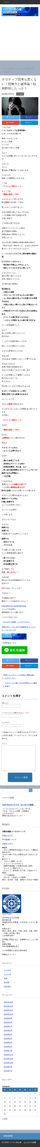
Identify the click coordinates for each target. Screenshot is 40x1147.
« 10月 (4, 1119)
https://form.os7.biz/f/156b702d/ (14, 606)
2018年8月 (8, 1067)
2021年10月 (8, 1002)
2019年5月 (8, 1034)
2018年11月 (8, 1059)
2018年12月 (8, 1055)
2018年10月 (8, 1063)
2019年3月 (8, 1043)
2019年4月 (8, 1038)
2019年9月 (8, 1018)
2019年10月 (8, 1014)
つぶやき (20, 94)
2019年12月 (8, 1006)
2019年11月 (8, 1010)
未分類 (6, 982)
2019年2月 (8, 1047)
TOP (17, 68)
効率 (5, 978)
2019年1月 (8, 1051)
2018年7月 (8, 1071)
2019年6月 (8, 1030)
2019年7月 (8, 1026)
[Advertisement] (20, 39)
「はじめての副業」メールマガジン (16, 622)
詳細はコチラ (7, 835)
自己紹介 (7, 986)
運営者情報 (8, 1136)
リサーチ (7, 974)
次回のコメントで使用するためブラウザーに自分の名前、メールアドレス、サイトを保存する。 (19, 735)
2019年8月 (8, 1022)
